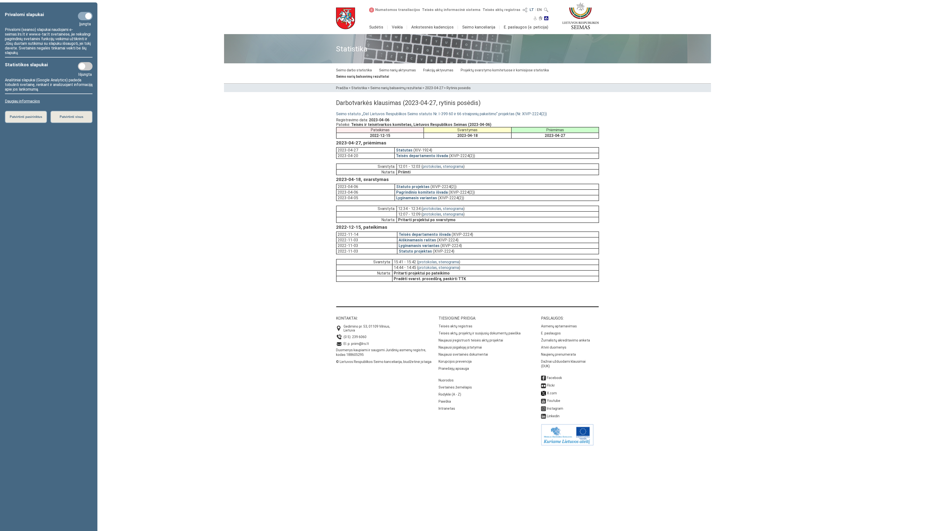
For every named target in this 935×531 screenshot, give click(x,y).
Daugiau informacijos (22, 101)
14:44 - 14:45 (405, 267)
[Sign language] (541, 18)
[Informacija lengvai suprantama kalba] (546, 18)
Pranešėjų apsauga (454, 368)
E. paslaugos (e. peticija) (526, 27)
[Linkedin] (543, 416)
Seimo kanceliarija (478, 27)
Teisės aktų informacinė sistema (451, 10)
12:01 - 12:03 (409, 166)
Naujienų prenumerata (558, 354)
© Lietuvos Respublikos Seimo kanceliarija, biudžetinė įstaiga (383, 362)
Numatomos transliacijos (397, 10)
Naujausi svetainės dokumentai (463, 354)
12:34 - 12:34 (409, 208)
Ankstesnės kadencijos (432, 27)
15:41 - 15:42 (405, 262)
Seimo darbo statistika (354, 70)
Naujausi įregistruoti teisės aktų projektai (471, 340)
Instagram (555, 408)
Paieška (445, 401)
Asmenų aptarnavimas (559, 326)
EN (539, 10)
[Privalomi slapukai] (85, 16)
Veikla (397, 27)
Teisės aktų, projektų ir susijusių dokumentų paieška (480, 333)
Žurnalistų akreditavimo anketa (565, 340)
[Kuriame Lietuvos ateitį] (567, 444)
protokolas (432, 166)
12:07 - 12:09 (409, 214)
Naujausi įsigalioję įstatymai (460, 347)
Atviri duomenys (553, 347)
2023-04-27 (434, 88)
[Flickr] (543, 385)
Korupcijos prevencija (455, 361)
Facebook (554, 378)
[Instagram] (543, 408)
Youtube (553, 401)
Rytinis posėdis (459, 88)
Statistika (359, 88)
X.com (552, 393)
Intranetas (447, 408)
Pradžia (342, 88)
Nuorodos (446, 380)
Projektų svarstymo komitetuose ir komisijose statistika (505, 70)
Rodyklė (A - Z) (450, 394)
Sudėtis (376, 27)
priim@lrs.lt (360, 344)
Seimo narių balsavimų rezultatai (362, 76)
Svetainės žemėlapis (455, 387)
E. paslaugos (551, 333)
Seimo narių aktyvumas (397, 70)
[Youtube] (543, 401)
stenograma (453, 166)
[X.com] (543, 393)
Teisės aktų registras (501, 10)
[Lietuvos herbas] (345, 18)
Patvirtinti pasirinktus (26, 117)
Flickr (551, 385)
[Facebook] (543, 378)
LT (532, 10)
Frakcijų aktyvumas (438, 70)
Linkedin (553, 416)
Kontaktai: (347, 318)
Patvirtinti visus (71, 117)
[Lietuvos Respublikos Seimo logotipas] (580, 15)
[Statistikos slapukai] (85, 66)
